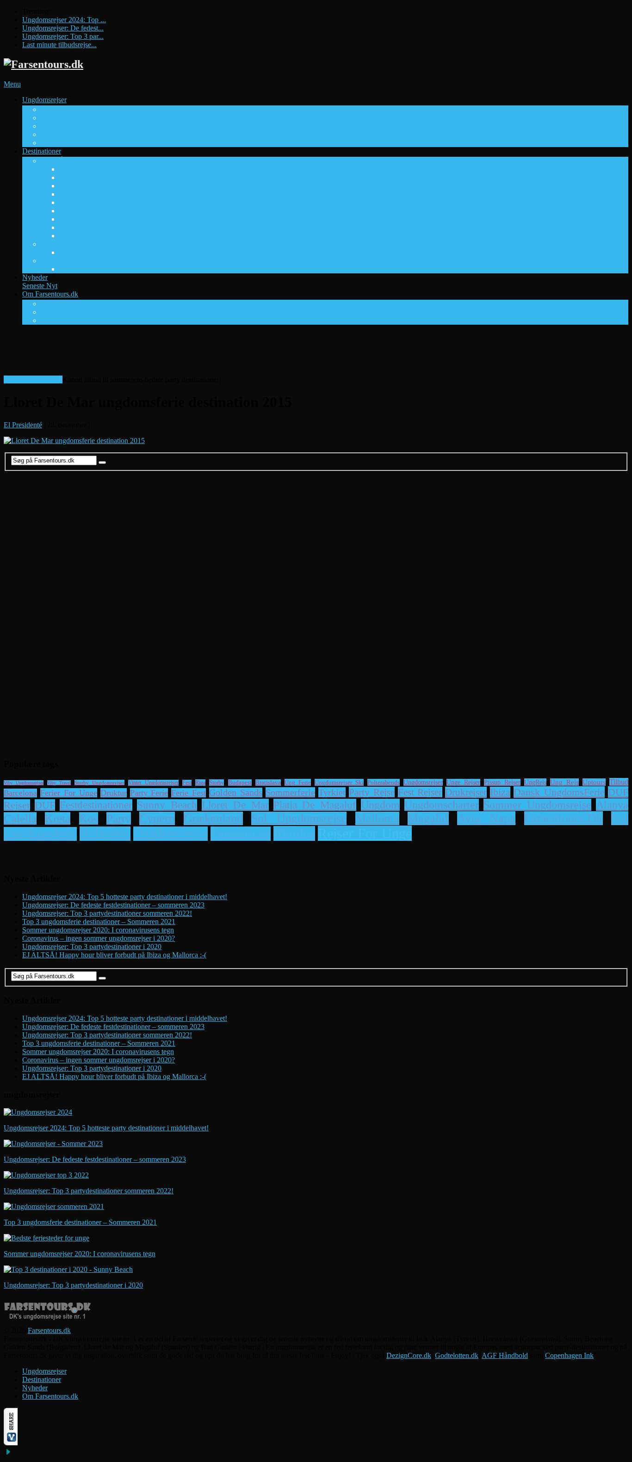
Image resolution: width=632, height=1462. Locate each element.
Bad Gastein (77, 252)
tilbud (618, 782)
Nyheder (39, 281)
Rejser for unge (365, 833)
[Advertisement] (172, 353)
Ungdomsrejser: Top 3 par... (63, 36)
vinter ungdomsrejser (153, 783)
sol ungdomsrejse (299, 818)
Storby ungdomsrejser (99, 782)
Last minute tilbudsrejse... (59, 45)
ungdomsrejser (423, 782)
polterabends (383, 782)
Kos (65, 211)
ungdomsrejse (170, 834)
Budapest (240, 782)
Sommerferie (290, 792)
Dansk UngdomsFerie (559, 792)
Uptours (52, 134)
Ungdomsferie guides (72, 312)
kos (88, 818)
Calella (20, 818)
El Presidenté (23, 425)
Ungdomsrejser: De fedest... (63, 28)
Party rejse (372, 792)
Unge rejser (463, 782)
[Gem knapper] (8, 1454)
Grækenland (213, 818)
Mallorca (377, 818)
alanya (612, 804)
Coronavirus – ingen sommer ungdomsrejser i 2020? (98, 938)
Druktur (113, 792)
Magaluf (71, 227)
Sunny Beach (79, 236)
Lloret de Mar (79, 219)
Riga (200, 782)
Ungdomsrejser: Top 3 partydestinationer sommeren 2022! (107, 913)
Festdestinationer (96, 805)
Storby (50, 261)
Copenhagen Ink (569, 1355)
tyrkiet (332, 792)
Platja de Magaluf (315, 805)
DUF (45, 805)
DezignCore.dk (408, 1355)
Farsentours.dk (49, 1330)
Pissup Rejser (60, 118)
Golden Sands (79, 186)
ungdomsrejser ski (339, 782)
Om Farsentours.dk (63, 298)
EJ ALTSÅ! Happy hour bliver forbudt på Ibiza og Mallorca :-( (114, 955)
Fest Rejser (420, 792)
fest (187, 783)
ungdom (380, 805)
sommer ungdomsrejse (537, 805)
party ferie (149, 792)
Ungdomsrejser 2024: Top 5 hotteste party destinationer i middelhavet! (124, 897)
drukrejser (466, 792)
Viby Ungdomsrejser (23, 782)
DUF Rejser (58, 109)
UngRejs (535, 782)
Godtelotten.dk (456, 1355)
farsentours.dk (563, 818)
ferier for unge (68, 792)
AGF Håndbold (505, 1355)
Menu (12, 84)
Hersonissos (76, 194)
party (118, 818)
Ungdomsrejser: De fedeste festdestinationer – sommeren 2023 (113, 905)
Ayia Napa (75, 177)
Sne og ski (56, 244)
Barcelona (20, 793)
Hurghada (73, 202)
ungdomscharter (441, 805)
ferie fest (188, 792)
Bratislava (268, 782)
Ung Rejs (54, 126)
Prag (66, 269)
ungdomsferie (40, 834)
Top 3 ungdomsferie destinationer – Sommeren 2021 (98, 921)
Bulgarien (105, 834)
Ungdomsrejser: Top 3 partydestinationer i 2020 (91, 946)
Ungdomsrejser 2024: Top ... (64, 20)
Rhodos (294, 833)
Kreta (57, 818)
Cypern (157, 818)
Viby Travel (58, 143)
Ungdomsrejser (56, 104)
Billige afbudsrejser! (33, 379)
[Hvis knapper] (11, 1443)
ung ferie (298, 782)
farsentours (241, 834)
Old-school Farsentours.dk (79, 320)
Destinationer (43, 155)
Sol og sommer (63, 161)
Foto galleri (57, 304)
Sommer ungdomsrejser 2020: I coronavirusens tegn (98, 930)
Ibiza (500, 792)
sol (619, 818)
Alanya (70, 169)
